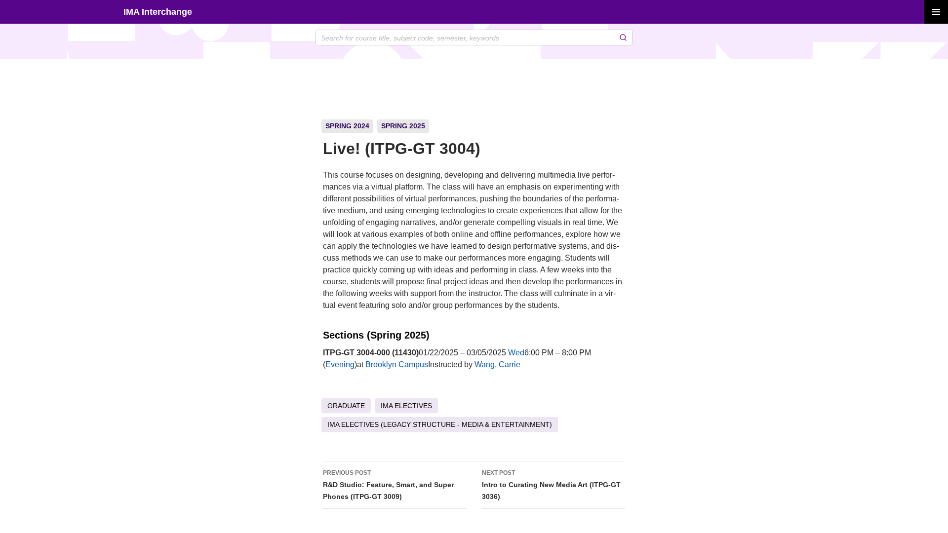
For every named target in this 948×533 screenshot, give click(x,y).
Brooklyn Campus (396, 364)
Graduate (346, 406)
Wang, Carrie (497, 364)
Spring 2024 (347, 126)
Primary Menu (936, 12)
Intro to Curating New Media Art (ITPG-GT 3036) (551, 484)
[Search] (623, 37)
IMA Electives (406, 406)
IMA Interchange (157, 12)
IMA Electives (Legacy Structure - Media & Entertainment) (439, 424)
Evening (340, 364)
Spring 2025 (403, 126)
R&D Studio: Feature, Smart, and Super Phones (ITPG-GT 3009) (388, 484)
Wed (516, 352)
